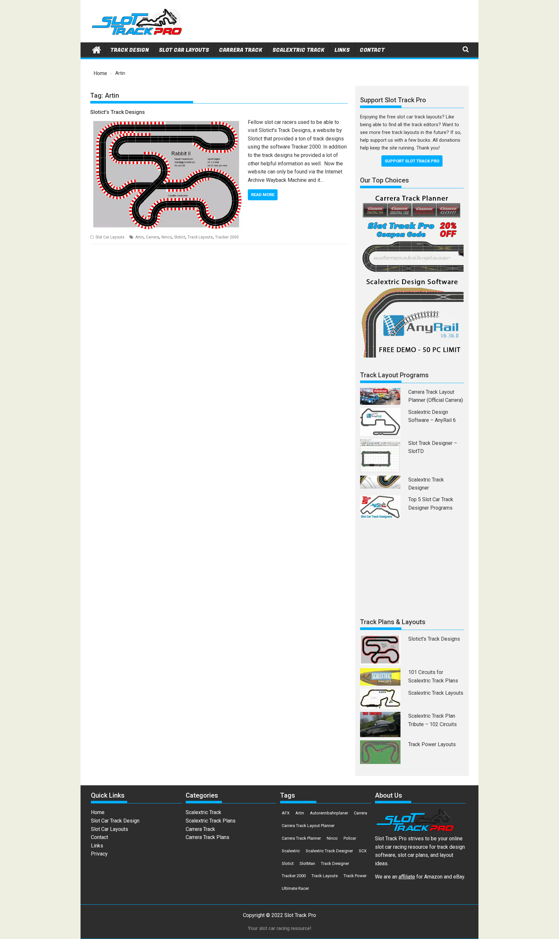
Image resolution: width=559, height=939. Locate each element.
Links (342, 50)
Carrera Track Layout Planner (308, 825)
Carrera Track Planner (301, 838)
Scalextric (291, 850)
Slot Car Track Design (115, 821)
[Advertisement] (351, 22)
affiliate (407, 877)
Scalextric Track (298, 50)
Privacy (99, 854)
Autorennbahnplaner (329, 813)
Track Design (129, 50)
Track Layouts (200, 237)
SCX (363, 850)
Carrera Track (240, 50)
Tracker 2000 (227, 237)
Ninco (166, 237)
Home (97, 812)
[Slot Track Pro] (96, 49)
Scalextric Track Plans (211, 821)
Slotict (179, 237)
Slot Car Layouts (184, 50)
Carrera (152, 237)
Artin (139, 237)
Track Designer (335, 863)
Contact (372, 50)
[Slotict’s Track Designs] (167, 122)
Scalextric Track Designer (329, 850)
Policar (350, 838)
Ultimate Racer (295, 888)
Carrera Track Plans (207, 837)
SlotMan (307, 863)
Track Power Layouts (432, 744)
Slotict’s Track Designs (117, 112)
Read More (262, 194)
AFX (286, 813)
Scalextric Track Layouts (435, 693)
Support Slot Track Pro (412, 161)
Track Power (355, 875)
